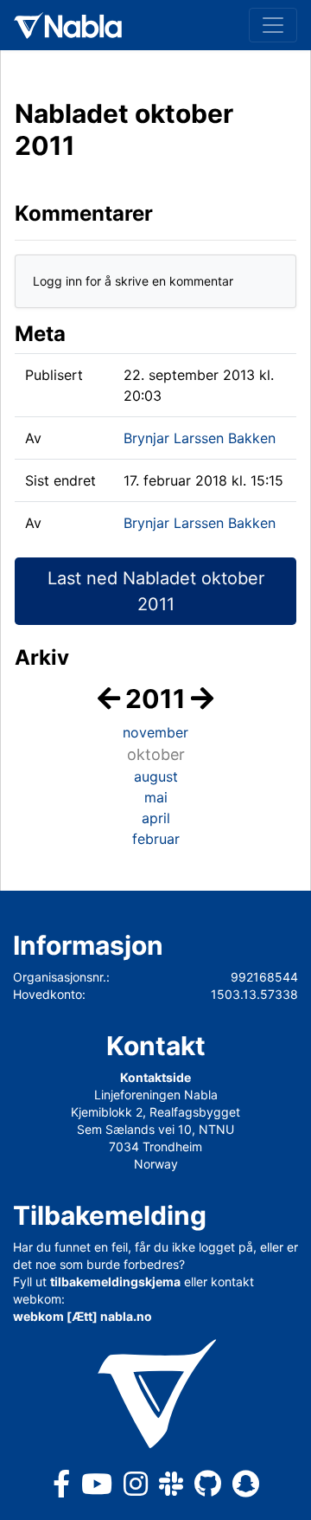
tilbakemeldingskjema (115, 1281)
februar (156, 838)
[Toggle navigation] (273, 25)
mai (156, 797)
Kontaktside (155, 1077)
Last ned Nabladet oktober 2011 (156, 591)
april (156, 818)
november (155, 732)
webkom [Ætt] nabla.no (82, 1316)
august (156, 776)
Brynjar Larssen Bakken (200, 438)
